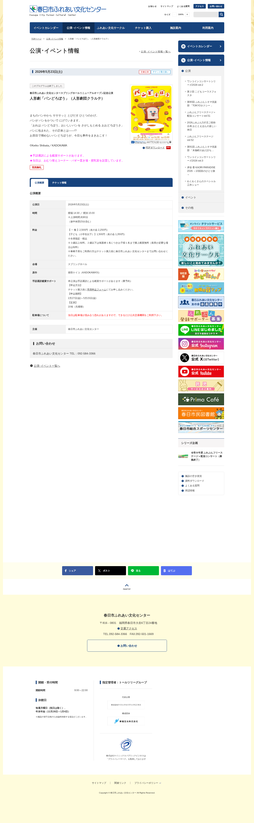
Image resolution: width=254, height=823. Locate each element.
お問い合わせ (216, 6)
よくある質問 (183, 6)
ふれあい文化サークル (111, 27)
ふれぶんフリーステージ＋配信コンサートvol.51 (201, 114)
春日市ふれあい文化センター (68, 10)
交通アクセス (128, 628)
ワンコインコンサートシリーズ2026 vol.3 (201, 159)
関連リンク (120, 783)
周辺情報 (190, 490)
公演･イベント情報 (78, 27)
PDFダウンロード (158, 147)
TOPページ (36, 39)
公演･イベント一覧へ (47, 365)
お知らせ (152, 6)
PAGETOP (127, 587)
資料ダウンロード (194, 480)
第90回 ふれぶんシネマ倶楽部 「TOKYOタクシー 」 (202, 104)
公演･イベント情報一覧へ (156, 51)
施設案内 (175, 27)
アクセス (199, 6)
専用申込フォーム (96, 289)
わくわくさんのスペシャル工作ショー (201, 183)
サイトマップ (167, 6)
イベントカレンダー (46, 27)
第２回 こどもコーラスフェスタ (201, 93)
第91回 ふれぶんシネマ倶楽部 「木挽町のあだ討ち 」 (202, 148)
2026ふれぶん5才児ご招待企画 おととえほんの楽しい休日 (201, 126)
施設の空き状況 (193, 476)
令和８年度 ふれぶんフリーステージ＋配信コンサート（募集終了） (207, 456)
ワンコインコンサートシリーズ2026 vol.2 (201, 83)
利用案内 (208, 27)
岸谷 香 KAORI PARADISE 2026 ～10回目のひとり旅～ (201, 171)
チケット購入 (143, 27)
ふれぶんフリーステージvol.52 (200, 138)
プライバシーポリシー (146, 783)
